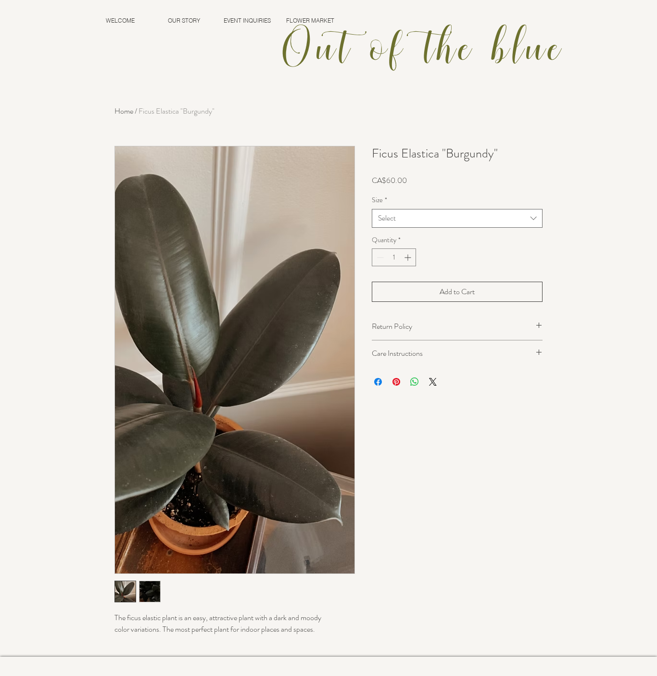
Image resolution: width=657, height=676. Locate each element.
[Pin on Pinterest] (396, 382)
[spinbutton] (394, 257)
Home (123, 111)
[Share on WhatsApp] (414, 382)
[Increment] (409, 257)
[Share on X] (433, 382)
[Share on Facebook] (378, 382)
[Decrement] (379, 257)
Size (379, 200)
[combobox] (457, 218)
